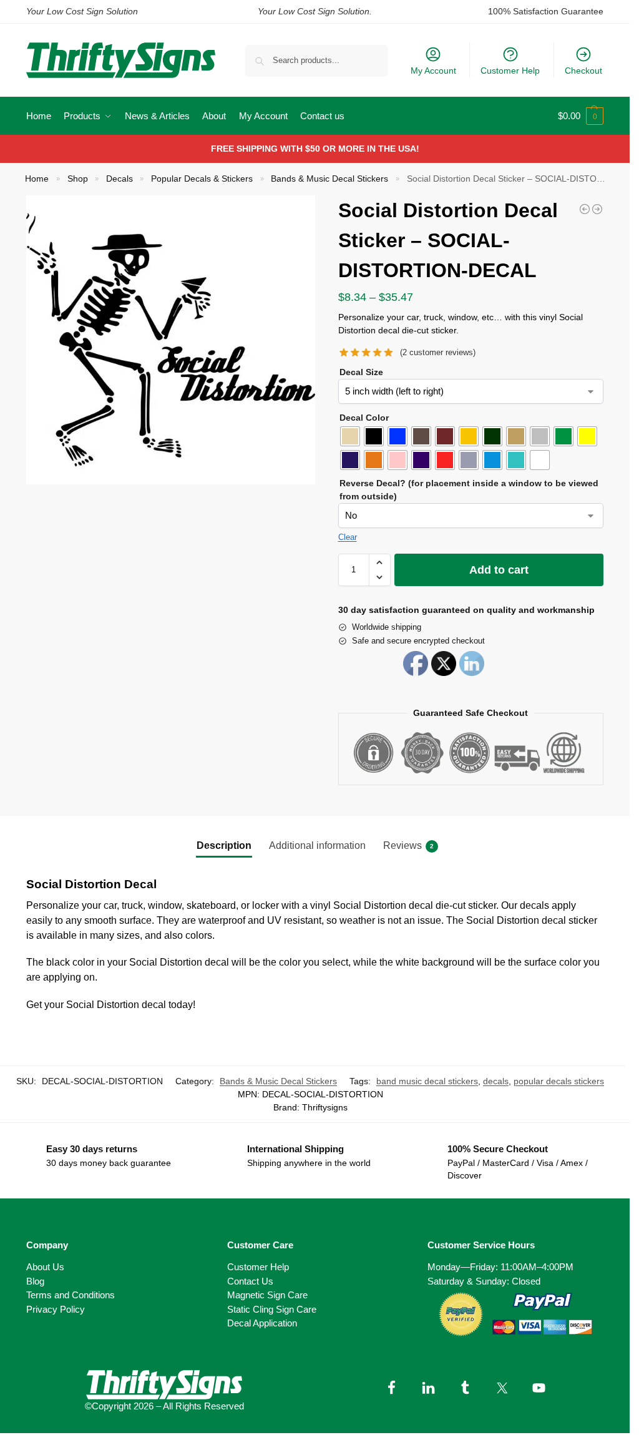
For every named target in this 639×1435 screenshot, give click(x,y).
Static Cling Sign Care (271, 1309)
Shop (77, 179)
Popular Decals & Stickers (202, 179)
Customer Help (510, 71)
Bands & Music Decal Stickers (329, 179)
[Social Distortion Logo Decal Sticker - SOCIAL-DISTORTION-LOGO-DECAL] (597, 209)
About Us (45, 1266)
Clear (347, 537)
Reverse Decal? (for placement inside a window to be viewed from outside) (468, 489)
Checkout (583, 71)
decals (496, 1081)
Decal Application (262, 1323)
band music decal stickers (427, 1081)
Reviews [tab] (408, 845)
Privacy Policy (55, 1309)
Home (37, 179)
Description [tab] (224, 845)
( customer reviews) (438, 352)
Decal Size (361, 372)
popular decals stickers (559, 1081)
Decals (119, 179)
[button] (580, 116)
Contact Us (250, 1281)
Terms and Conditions (70, 1295)
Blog (35, 1281)
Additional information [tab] (317, 845)
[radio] (350, 436)
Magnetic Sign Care (267, 1295)
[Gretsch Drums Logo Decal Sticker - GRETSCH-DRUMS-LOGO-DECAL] (584, 209)
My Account (433, 71)
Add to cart (499, 570)
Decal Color (364, 418)
